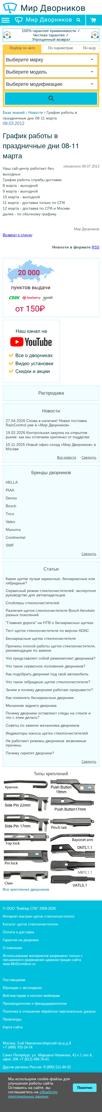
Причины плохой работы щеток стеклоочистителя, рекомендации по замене (51, 648)
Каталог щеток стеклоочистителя (30, 924)
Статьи (51, 569)
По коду (89, 48)
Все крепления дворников (26, 889)
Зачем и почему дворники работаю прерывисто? (49, 690)
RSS (95, 247)
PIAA (10, 490)
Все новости (66, 457)
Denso (11, 498)
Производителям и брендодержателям (35, 1003)
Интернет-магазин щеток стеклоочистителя (38, 916)
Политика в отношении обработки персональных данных (49, 1011)
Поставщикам (14, 980)
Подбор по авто (22, 48)
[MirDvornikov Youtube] (51, 351)
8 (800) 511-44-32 (57, 1067)
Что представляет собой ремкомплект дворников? (50, 658)
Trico (10, 514)
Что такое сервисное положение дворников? (45, 666)
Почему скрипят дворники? (30, 753)
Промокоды (12, 1019)
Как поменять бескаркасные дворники (40, 697)
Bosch (11, 506)
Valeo (10, 521)
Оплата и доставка (18, 932)
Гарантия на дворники (21, 940)
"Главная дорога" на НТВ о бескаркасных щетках (50, 622)
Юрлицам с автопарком (22, 988)
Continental (15, 537)
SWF (10, 545)
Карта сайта (13, 1027)
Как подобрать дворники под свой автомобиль (47, 674)
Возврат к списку (17, 235)
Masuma (13, 529)
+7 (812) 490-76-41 (34, 1059)
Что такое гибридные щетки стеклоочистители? (48, 682)
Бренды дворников (51, 472)
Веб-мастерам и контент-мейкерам (31, 996)
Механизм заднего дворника (31, 705)
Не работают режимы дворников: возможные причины (46, 743)
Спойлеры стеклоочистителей (32, 603)
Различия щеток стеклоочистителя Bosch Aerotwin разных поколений (50, 612)
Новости (51, 411)
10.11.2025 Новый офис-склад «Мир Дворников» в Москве (51, 446)
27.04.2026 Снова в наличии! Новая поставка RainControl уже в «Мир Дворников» (46, 422)
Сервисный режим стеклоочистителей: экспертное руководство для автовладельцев (51, 592)
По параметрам (60, 48)
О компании (12, 948)
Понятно (84, 1088)
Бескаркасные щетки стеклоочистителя (41, 638)
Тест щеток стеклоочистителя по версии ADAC (47, 630)
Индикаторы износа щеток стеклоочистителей (47, 733)
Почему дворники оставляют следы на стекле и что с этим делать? (48, 715)
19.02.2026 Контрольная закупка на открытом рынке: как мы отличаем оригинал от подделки (47, 434)
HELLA (12, 482)
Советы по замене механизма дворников (42, 725)
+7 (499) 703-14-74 (17, 1047)
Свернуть (89, 457)
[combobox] (51, 59)
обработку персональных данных (33, 1094)
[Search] (51, 98)
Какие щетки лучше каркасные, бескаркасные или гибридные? (50, 581)
